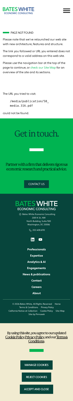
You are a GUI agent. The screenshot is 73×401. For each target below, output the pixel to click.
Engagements (36, 268)
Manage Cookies (36, 365)
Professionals (36, 249)
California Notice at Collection (23, 311)
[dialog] (36, 362)
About (36, 293)
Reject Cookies (36, 377)
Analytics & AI (36, 262)
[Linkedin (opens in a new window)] (32, 240)
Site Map (60, 311)
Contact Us (36, 184)
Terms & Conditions (28, 307)
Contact (36, 280)
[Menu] (66, 11)
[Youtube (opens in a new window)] (40, 240)
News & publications (36, 274)
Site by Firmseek (37, 314)
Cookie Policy (46, 311)
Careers (37, 287)
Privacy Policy (47, 307)
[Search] (58, 10)
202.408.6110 (38, 230)
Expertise (36, 255)
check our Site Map (43, 67)
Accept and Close (36, 389)
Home (58, 304)
